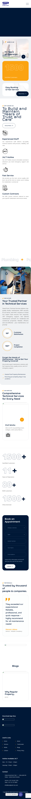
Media (5, 747)
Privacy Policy (20, 750)
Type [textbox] (9, 534)
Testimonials (20, 744)
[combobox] (15, 527)
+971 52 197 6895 (12, 782)
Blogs (6, 697)
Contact (6, 750)
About (18, 741)
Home (5, 741)
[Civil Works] (22, 420)
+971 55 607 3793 (13, 780)
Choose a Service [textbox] (12, 528)
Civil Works (10, 425)
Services (6, 744)
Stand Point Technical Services (20, 792)
